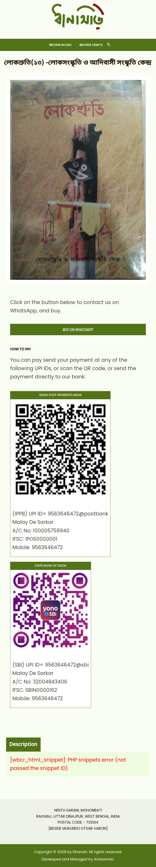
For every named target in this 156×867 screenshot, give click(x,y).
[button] (109, 44)
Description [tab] (23, 744)
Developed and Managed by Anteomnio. (78, 859)
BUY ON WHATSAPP (78, 329)
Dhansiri (78, 32)
